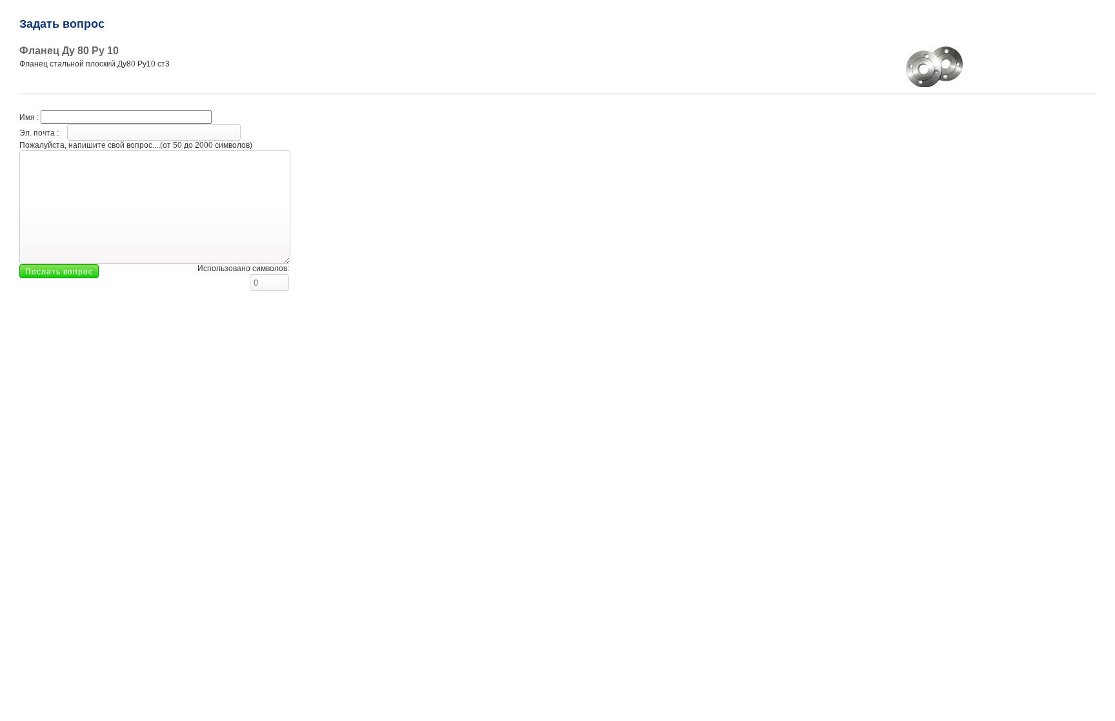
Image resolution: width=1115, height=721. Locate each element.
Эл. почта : (40, 132)
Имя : (30, 117)
